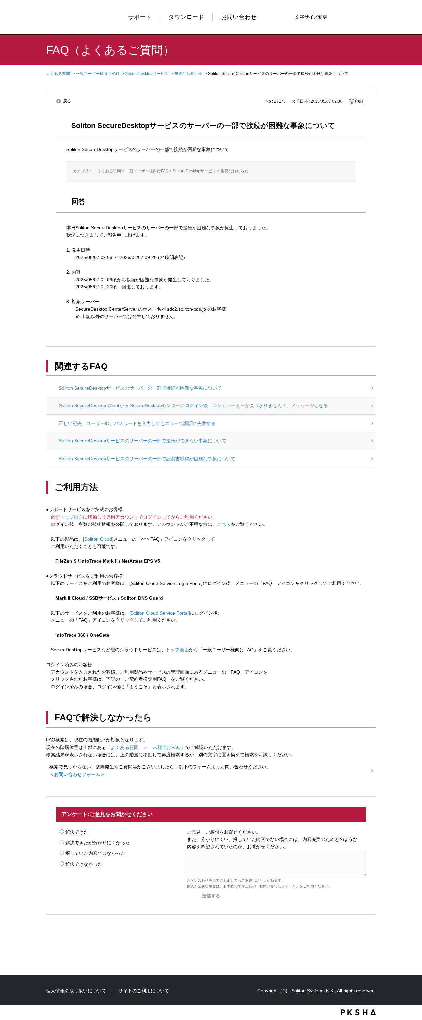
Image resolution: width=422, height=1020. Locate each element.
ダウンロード (186, 17)
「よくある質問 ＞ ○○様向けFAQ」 (145, 747)
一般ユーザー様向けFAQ (97, 73)
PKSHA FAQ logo (358, 1012)
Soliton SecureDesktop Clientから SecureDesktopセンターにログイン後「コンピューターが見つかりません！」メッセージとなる (193, 405)
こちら (224, 524)
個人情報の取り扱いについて (76, 990)
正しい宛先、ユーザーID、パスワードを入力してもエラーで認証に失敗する (137, 423)
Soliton (67, 17)
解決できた (76, 832)
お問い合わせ (238, 17)
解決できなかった (83, 864)
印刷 (359, 101)
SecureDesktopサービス (146, 73)
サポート (140, 17)
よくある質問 (58, 73)
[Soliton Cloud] (98, 539)
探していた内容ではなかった (95, 853)
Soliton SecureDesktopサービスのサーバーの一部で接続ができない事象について (142, 440)
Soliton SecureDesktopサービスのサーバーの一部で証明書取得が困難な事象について (147, 458)
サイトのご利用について (143, 990)
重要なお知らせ (188, 73)
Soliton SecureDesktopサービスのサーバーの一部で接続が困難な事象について (140, 388)
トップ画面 (71, 517)
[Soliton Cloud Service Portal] (159, 612)
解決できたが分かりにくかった (97, 842)
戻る (67, 101)
